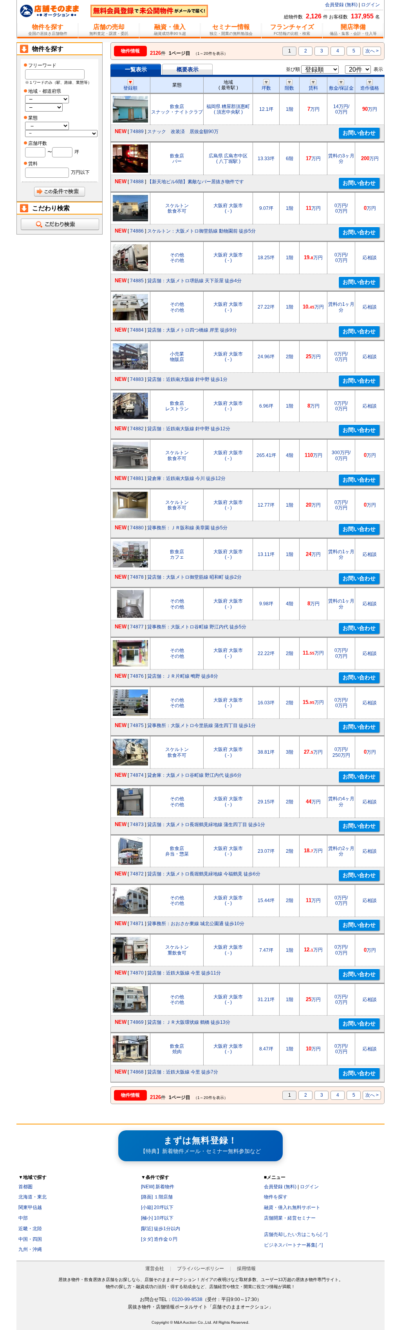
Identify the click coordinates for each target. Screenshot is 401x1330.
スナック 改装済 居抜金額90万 (183, 131)
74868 (137, 1072)
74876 (137, 676)
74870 (137, 973)
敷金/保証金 (341, 88)
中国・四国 (30, 1239)
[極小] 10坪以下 (157, 1218)
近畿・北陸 (30, 1228)
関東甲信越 (30, 1207)
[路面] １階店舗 (157, 1197)
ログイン (370, 4)
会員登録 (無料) (341, 4)
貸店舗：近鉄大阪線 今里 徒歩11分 (184, 973)
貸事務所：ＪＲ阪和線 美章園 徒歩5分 (187, 528)
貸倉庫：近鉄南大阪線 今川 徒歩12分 (186, 478)
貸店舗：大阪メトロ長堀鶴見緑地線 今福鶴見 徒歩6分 (203, 874)
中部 (23, 1218)
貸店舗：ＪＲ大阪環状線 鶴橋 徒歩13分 (188, 1022)
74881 (137, 478)
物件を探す (275, 1197)
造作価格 (369, 88)
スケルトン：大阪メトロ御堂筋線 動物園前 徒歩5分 (201, 231)
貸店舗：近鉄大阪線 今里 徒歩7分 (182, 1072)
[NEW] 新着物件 (157, 1186)
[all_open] (59, 224)
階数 (289, 88)
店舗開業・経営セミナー (290, 1218)
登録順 (130, 88)
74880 (137, 528)
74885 (137, 280)
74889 (137, 131)
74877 (137, 627)
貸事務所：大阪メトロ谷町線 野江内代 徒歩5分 (196, 627)
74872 (137, 874)
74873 (137, 824)
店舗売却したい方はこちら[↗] (295, 1234)
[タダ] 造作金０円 (159, 1239)
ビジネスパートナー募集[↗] (293, 1245)
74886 (137, 231)
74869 (137, 1022)
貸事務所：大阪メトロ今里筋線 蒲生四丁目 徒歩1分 (201, 725)
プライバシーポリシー (200, 1268)
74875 (137, 725)
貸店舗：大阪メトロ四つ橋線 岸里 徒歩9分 (192, 330)
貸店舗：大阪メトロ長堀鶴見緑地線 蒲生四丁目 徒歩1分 (206, 824)
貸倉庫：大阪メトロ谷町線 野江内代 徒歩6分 (194, 775)
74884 (137, 330)
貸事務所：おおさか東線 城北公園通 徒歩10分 (195, 923)
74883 (137, 379)
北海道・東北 (32, 1197)
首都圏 (25, 1186)
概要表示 (188, 69)
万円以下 (80, 172)
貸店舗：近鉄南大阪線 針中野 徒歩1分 (187, 379)
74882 (137, 428)
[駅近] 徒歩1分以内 (160, 1228)
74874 (137, 775)
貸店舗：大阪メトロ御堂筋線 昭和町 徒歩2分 (194, 577)
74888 (137, 181)
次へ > (372, 51)
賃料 (313, 88)
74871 (137, 923)
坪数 (266, 88)
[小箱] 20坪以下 (157, 1207)
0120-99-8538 (187, 1299)
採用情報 (246, 1268)
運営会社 (154, 1268)
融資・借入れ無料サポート (292, 1207)
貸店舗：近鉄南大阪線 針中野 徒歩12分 (188, 428)
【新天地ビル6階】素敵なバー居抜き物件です (195, 181)
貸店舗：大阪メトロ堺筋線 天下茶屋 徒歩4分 (194, 280)
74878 (137, 577)
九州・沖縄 (30, 1249)
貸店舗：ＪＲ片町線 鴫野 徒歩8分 (182, 676)
